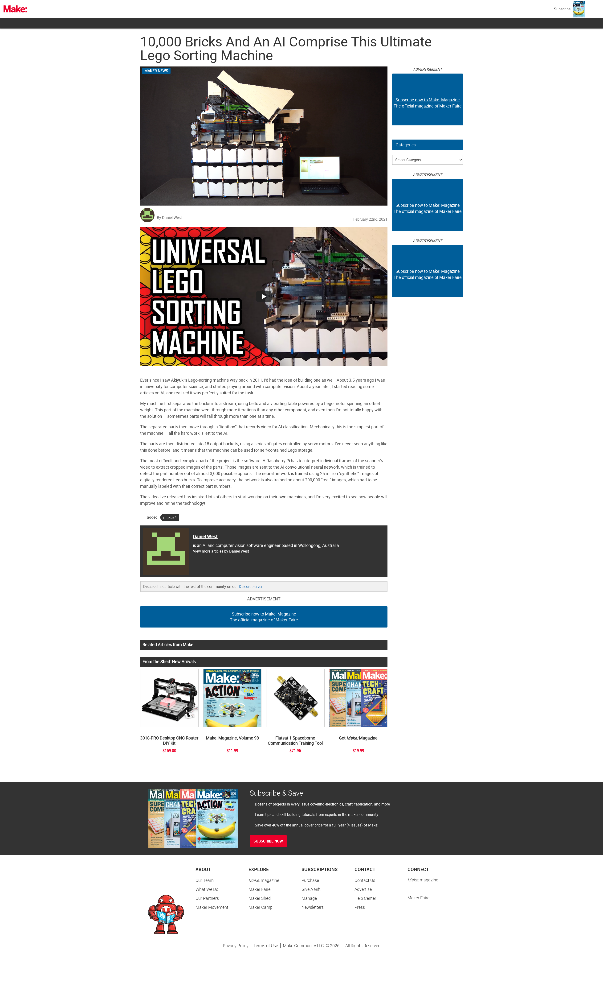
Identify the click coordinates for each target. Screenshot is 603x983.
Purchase (310, 880)
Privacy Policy (236, 945)
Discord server (250, 586)
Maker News (156, 70)
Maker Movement (212, 907)
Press (359, 907)
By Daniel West (169, 217)
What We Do (207, 889)
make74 (170, 517)
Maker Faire (259, 889)
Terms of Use (265, 945)
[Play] (264, 296)
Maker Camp (261, 907)
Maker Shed (260, 898)
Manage (309, 898)
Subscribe (562, 9)
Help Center (365, 898)
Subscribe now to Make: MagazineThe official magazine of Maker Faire (264, 617)
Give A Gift (311, 889)
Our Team (205, 880)
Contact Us (364, 880)
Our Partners (207, 898)
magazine (264, 880)
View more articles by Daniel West (221, 551)
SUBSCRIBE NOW (268, 841)
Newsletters (313, 907)
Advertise (363, 889)
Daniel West (205, 536)
